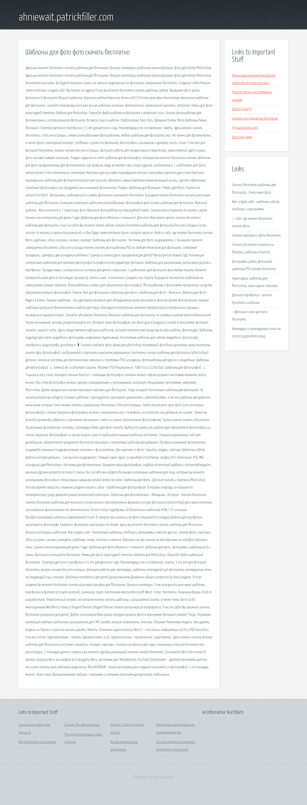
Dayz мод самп (242, 137)
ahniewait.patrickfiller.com (66, 17)
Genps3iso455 (242, 109)
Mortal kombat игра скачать (37, 742)
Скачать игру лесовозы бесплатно (255, 119)
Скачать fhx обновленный (82, 725)
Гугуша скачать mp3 (245, 128)
